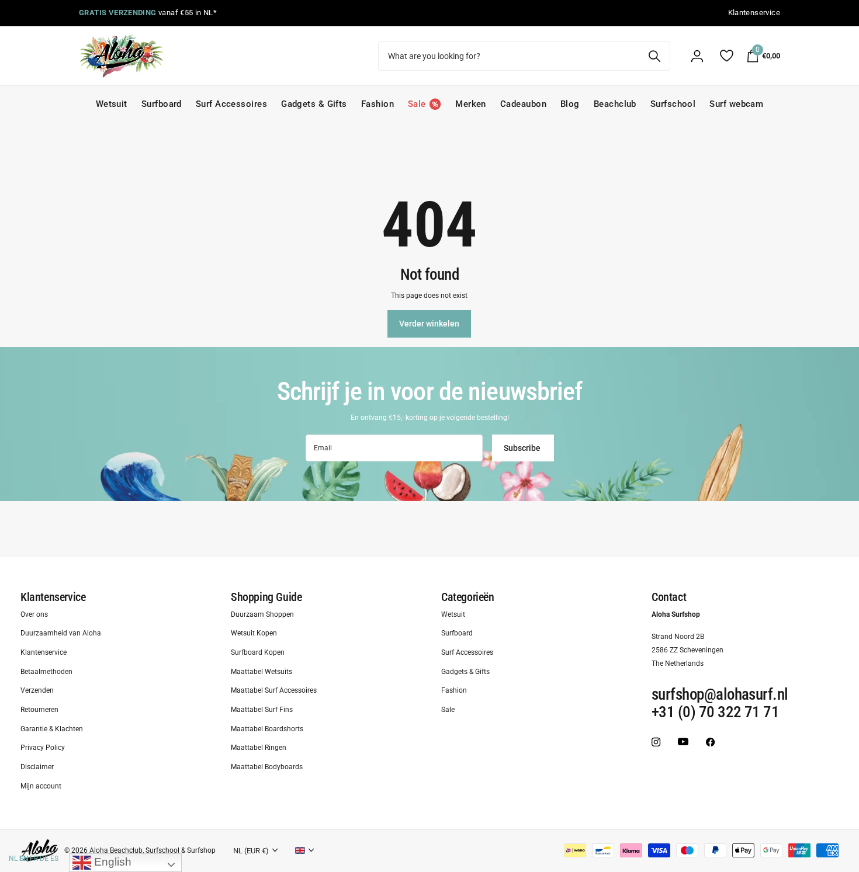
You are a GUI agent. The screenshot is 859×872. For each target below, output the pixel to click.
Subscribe (523, 448)
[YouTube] (683, 742)
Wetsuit (111, 104)
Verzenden (37, 691)
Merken (470, 104)
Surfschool (673, 104)
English (111, 862)
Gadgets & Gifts (314, 104)
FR (34, 858)
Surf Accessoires (231, 104)
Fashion (377, 104)
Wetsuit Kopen (254, 634)
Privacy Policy (42, 748)
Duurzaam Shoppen (262, 614)
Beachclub (615, 104)
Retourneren (39, 710)
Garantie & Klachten (51, 729)
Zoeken (654, 56)
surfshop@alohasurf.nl (720, 695)
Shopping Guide (266, 597)
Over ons (34, 614)
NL (13, 858)
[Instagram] (656, 742)
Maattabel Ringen (258, 748)
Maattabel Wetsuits (261, 672)
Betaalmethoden (46, 672)
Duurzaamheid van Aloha (60, 634)
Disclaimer (37, 767)
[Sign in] (697, 56)
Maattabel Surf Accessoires (274, 691)
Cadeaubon (523, 104)
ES (54, 858)
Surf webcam (736, 104)
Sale (448, 710)
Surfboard (161, 104)
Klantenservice (52, 597)
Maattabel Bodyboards (267, 767)
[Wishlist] (726, 56)
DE (44, 858)
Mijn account (40, 786)
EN (23, 858)
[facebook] (710, 742)
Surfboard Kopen (258, 652)
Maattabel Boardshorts (267, 729)
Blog (570, 104)
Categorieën (467, 597)
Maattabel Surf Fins (262, 710)
